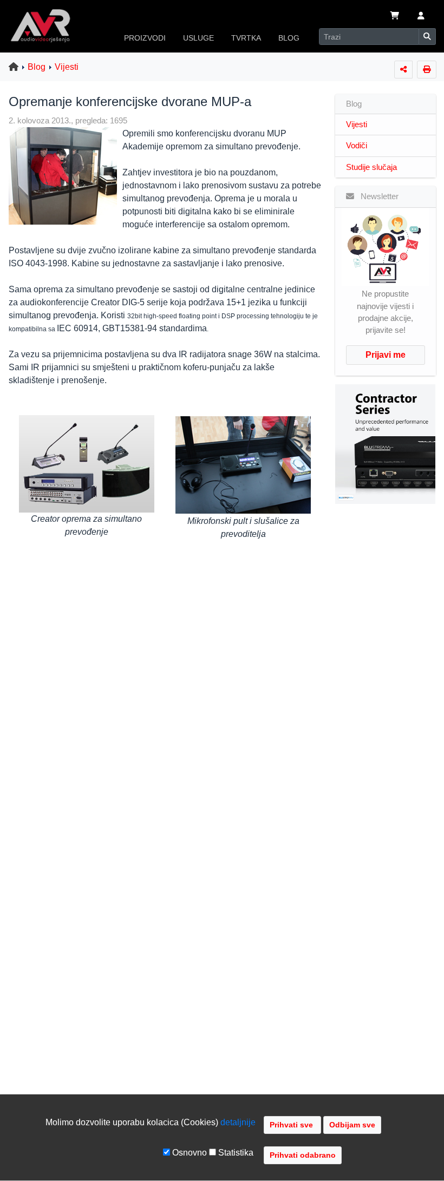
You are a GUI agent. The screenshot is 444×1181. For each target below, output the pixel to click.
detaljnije (238, 1122)
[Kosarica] (394, 17)
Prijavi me (385, 354)
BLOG (288, 38)
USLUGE (198, 38)
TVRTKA (246, 38)
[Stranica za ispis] (426, 69)
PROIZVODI (145, 38)
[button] (421, 17)
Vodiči (356, 145)
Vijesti (67, 66)
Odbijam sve (352, 1124)
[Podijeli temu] (403, 69)
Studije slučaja (371, 167)
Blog (36, 66)
